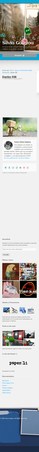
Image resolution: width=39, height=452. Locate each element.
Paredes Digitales (7, 388)
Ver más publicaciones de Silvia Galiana (17, 158)
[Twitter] (5, 167)
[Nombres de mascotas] (10, 289)
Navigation (18, 55)
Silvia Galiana (18, 43)
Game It (4, 385)
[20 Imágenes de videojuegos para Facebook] (28, 289)
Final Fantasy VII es (8, 383)
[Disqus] (19, 203)
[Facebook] (9, 167)
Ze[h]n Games (6, 393)
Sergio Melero (6, 390)
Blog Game (5, 380)
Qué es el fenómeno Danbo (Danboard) (15, 172)
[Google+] (27, 167)
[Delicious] (24, 167)
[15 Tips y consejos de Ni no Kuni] (10, 271)
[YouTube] (13, 167)
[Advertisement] (19, 99)
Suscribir (6, 254)
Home (12, 70)
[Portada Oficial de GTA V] (28, 271)
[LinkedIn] (20, 167)
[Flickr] (16, 167)
